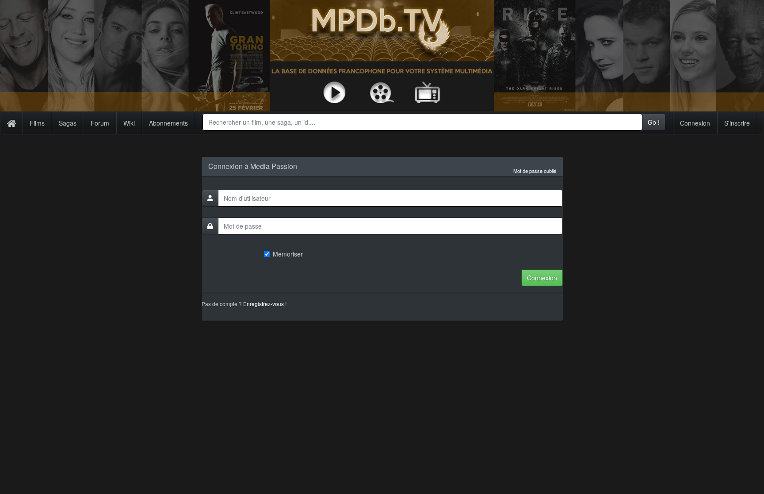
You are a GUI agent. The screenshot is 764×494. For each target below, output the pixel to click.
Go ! (654, 122)
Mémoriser (288, 253)
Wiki (129, 123)
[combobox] (422, 122)
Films (37, 123)
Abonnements (168, 123)
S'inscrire (737, 123)
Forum (100, 123)
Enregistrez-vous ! (264, 303)
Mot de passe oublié (534, 170)
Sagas (67, 123)
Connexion (695, 123)
